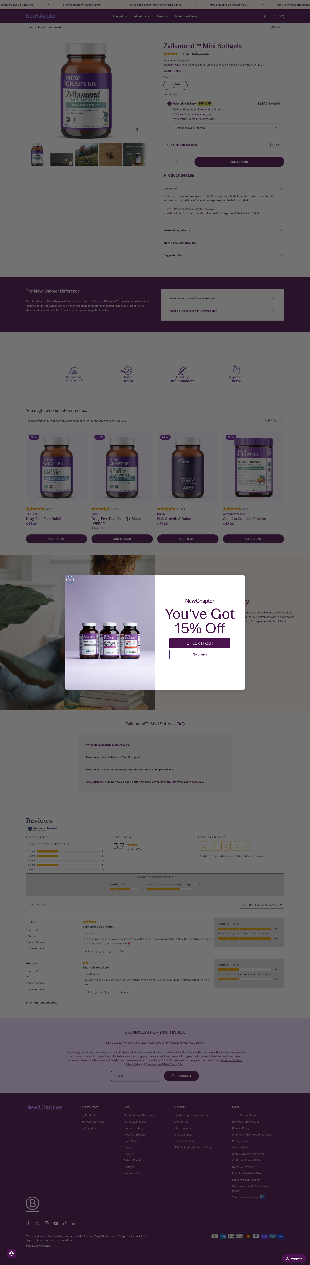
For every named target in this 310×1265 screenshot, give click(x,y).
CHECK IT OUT (200, 643)
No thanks (200, 654)
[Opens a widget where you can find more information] (294, 1258)
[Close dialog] (70, 579)
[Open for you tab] (11, 1253)
